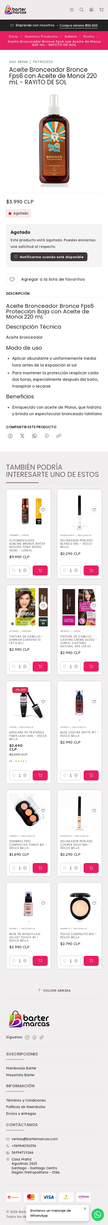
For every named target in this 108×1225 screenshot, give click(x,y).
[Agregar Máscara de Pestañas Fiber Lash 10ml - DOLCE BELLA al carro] (40, 775)
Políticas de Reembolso (25, 1107)
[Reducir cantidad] (14, 570)
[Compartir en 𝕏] (22, 436)
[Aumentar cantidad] (25, 570)
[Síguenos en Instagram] (27, 1037)
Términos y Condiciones (26, 1100)
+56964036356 (24, 1145)
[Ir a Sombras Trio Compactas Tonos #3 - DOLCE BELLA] (28, 812)
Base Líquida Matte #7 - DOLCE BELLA (79, 734)
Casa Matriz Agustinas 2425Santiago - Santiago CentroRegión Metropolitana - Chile (36, 1166)
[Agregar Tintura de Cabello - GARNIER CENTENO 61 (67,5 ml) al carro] (40, 667)
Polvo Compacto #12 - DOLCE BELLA (78, 935)
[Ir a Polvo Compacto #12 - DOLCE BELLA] (79, 905)
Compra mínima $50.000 (79, 25)
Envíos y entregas (21, 1113)
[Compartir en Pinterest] (46, 436)
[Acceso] (91, 10)
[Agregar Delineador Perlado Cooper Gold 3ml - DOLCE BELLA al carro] (91, 868)
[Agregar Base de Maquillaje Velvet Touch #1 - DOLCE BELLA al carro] (40, 961)
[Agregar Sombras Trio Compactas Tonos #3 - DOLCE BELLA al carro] (40, 868)
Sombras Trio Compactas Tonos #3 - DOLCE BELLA (27, 844)
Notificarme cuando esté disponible (52, 257)
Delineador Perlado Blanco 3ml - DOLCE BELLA (76, 544)
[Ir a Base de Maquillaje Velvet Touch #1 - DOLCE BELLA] (28, 905)
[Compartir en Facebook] (10, 436)
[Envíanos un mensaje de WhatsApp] (97, 1214)
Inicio (13, 36)
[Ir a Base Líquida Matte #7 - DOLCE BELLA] (79, 703)
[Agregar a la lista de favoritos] (43, 510)
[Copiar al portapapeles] (59, 436)
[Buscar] (81, 10)
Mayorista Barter (20, 1075)
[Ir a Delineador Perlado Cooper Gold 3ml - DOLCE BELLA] (79, 812)
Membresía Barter (21, 1068)
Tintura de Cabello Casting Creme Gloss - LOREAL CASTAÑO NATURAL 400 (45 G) (78, 641)
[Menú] (71, 10)
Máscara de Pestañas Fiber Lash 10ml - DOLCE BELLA (28, 736)
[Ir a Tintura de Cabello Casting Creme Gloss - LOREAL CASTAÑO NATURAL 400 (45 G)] (79, 607)
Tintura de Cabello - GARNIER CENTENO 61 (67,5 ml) (26, 640)
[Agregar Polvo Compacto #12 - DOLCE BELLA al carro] (91, 961)
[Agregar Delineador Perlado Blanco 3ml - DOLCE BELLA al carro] (91, 570)
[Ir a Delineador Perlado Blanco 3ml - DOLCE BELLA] (79, 511)
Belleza (71, 36)
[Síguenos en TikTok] (41, 1037)
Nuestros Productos (41, 36)
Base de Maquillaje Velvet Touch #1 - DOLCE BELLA (25, 937)
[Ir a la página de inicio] (15, 10)
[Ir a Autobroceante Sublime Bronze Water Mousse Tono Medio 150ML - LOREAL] (28, 511)
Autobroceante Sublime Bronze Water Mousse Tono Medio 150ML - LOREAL (27, 545)
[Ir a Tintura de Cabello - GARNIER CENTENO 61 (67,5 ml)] (28, 607)
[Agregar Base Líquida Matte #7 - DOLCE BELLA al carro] (91, 775)
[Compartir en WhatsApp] (34, 436)
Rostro (88, 36)
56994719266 (22, 1152)
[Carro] (101, 10)
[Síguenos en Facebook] (34, 1037)
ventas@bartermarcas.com (35, 1139)
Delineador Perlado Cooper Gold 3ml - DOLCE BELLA (76, 844)
